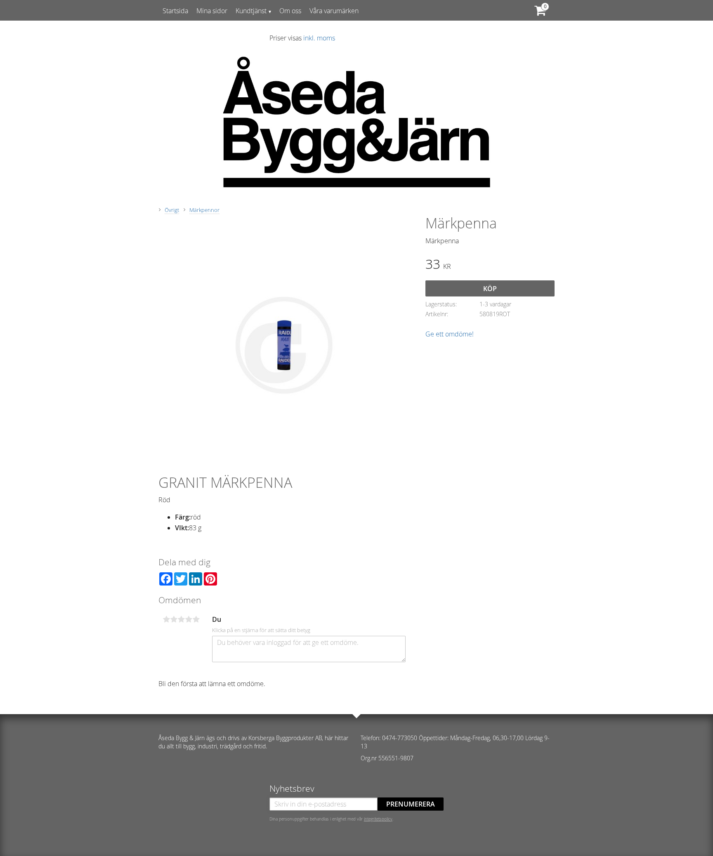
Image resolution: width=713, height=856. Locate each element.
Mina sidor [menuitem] (211, 10)
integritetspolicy (378, 819)
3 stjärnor (181, 619)
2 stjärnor (173, 619)
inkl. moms (319, 37)
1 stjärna (166, 619)
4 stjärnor (188, 619)
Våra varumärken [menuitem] (334, 10)
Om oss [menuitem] (290, 10)
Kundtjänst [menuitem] (251, 10)
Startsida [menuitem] (175, 10)
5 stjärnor (196, 619)
